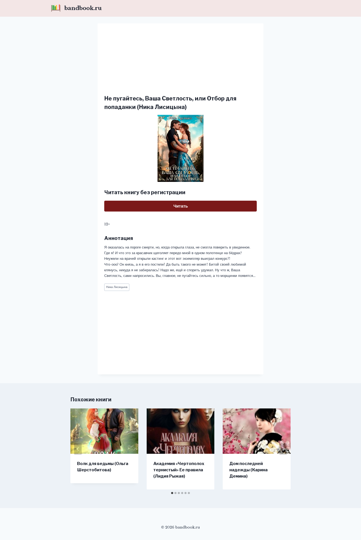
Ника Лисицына (116, 287)
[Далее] (283, 449)
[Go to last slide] (78, 449)
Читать (180, 206)
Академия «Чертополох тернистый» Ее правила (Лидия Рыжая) (178, 470)
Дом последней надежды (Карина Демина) (248, 470)
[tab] (172, 493)
